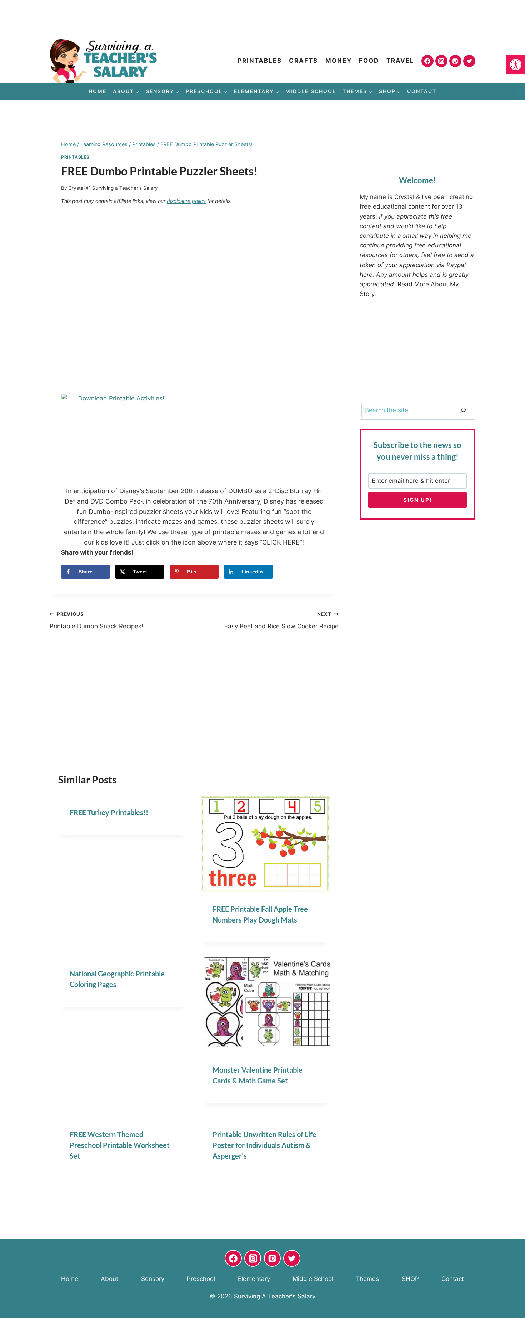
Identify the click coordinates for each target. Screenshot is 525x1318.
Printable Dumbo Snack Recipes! (96, 620)
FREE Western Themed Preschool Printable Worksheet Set (120, 1145)
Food (369, 60)
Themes (367, 1278)
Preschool (201, 1278)
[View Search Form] (519, 91)
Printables (260, 60)
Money (338, 60)
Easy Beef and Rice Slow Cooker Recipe (281, 620)
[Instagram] (441, 61)
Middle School (310, 91)
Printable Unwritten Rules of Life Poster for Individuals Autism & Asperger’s (264, 1145)
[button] (515, 64)
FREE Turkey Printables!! (109, 812)
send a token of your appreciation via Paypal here (417, 264)
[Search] (463, 410)
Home (97, 91)
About (109, 1278)
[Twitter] (469, 61)
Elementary (254, 1278)
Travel (400, 60)
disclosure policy (186, 201)
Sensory (152, 1278)
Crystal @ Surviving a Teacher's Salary (113, 188)
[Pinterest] (455, 61)
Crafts (303, 60)
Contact (421, 91)
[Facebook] (427, 61)
